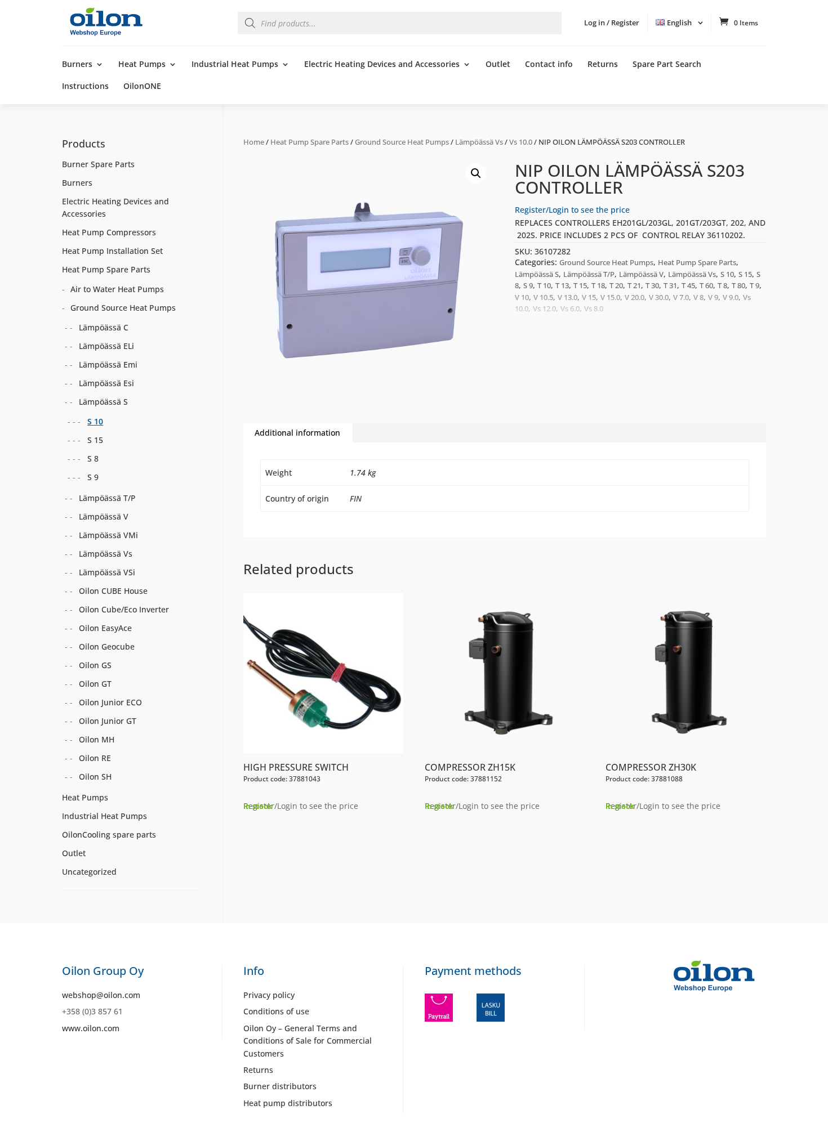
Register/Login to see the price (572, 209)
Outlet (498, 64)
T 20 (616, 285)
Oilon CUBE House (113, 590)
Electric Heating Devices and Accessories (382, 64)
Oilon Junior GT (107, 720)
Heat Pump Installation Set (112, 250)
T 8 (722, 285)
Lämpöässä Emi (108, 364)
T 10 (544, 285)
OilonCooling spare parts (109, 834)
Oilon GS (95, 665)
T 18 (598, 285)
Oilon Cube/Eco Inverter (124, 609)
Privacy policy (269, 995)
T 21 (634, 285)
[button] (476, 173)
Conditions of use (276, 1011)
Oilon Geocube (107, 646)
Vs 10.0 (520, 142)
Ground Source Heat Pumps (402, 142)
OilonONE (142, 86)
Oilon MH (96, 739)
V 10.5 (543, 297)
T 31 (670, 285)
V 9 (713, 297)
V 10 (522, 297)
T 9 (754, 285)
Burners (77, 64)
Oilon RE (95, 758)
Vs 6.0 (570, 308)
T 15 (580, 285)
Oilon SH (95, 776)
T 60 (706, 285)
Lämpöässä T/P (589, 274)
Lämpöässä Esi (106, 383)
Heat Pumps (142, 64)
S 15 (745, 274)
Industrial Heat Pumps (235, 64)
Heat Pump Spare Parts (309, 142)
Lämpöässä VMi (108, 535)
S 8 (93, 458)
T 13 (562, 285)
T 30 (652, 285)
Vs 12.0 (544, 308)
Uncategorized (89, 871)
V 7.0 (681, 297)
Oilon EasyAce (105, 628)
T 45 (688, 285)
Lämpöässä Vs (479, 142)
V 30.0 (659, 297)
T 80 (738, 285)
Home (253, 142)
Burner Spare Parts (98, 164)
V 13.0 (567, 297)
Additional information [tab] (297, 432)
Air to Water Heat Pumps (117, 289)
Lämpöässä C (103, 327)
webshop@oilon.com (101, 995)
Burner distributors (280, 1086)
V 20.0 (634, 297)
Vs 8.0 (593, 308)
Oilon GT (95, 683)
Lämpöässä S (537, 274)
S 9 (528, 285)
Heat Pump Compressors (109, 232)
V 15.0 (610, 297)
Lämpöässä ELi (106, 346)
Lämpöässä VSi (107, 572)
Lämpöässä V (641, 274)
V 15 (589, 297)
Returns (602, 64)
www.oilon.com (90, 1028)
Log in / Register (611, 22)
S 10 (727, 274)
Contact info (549, 64)
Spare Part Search (667, 64)
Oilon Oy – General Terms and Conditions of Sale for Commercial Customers (307, 1041)
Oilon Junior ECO (110, 702)
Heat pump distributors (287, 1103)
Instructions (85, 86)
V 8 (698, 297)
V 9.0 (730, 297)
